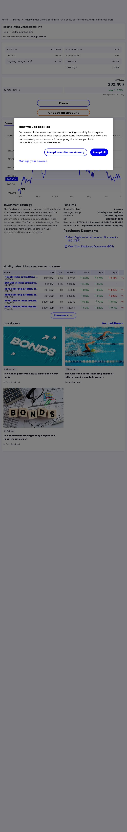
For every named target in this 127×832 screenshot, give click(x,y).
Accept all (99, 152)
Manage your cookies (33, 161)
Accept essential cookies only (66, 152)
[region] (63, 144)
